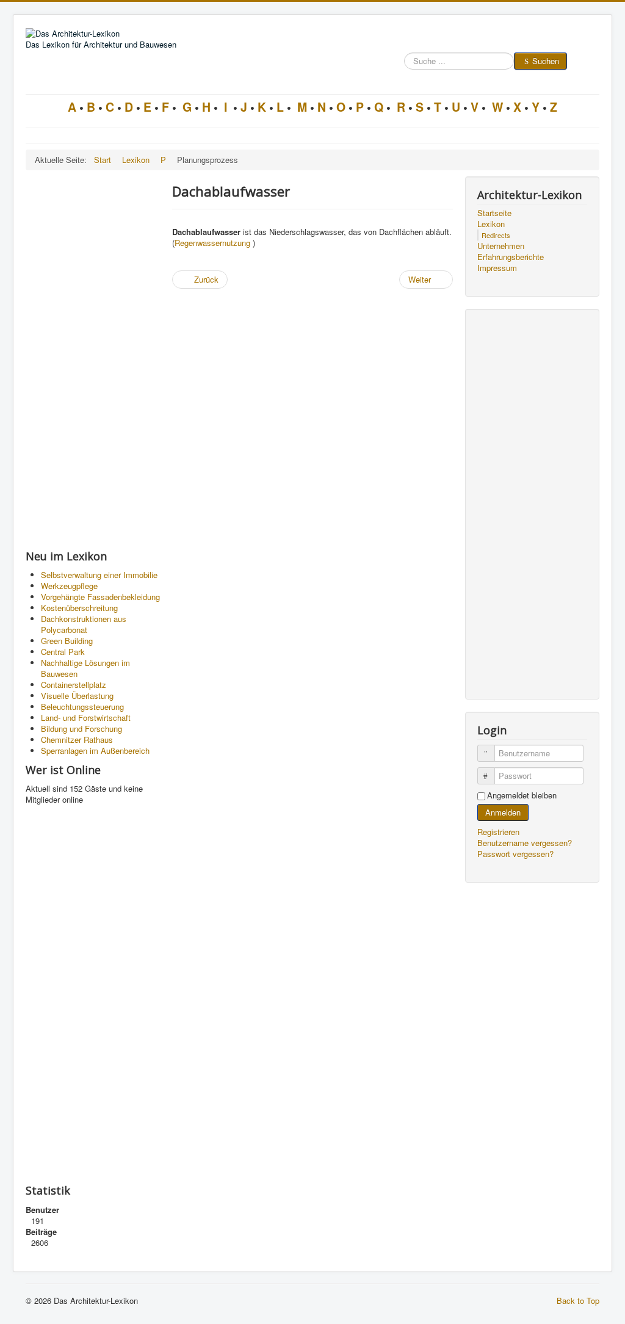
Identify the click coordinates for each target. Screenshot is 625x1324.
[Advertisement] (93, 359)
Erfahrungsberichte (510, 256)
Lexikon (491, 224)
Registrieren (499, 831)
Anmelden (503, 812)
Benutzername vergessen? (524, 842)
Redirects (496, 235)
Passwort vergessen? (515, 853)
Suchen (545, 61)
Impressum (497, 267)
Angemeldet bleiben (522, 795)
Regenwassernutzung (212, 242)
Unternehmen (500, 246)
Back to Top (578, 1300)
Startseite (494, 213)
